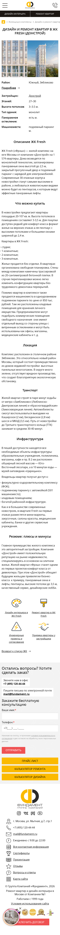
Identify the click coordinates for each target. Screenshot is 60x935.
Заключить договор (30, 922)
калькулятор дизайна (30, 777)
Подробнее (9, 88)
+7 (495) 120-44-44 (14, 683)
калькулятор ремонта (30, 769)
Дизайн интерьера (14, 13)
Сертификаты (21, 853)
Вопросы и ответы (24, 872)
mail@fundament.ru (16, 693)
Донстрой (35, 96)
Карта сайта (20, 879)
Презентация (21, 859)
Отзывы (18, 866)
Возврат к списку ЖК (14, 651)
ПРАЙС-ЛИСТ (30, 761)
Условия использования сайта (30, 903)
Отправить (13, 750)
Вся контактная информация (31, 847)
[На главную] (3, 22)
